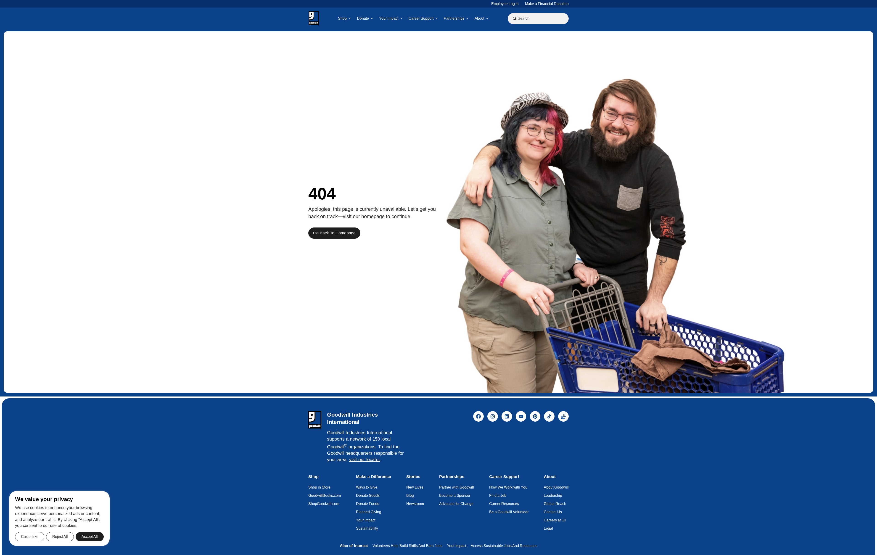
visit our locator (364, 459)
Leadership (553, 495)
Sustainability (367, 528)
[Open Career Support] (436, 18)
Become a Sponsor (454, 495)
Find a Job (497, 495)
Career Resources (504, 504)
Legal (548, 528)
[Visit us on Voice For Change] (563, 416)
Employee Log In (505, 4)
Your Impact (365, 520)
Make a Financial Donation (547, 4)
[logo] (314, 420)
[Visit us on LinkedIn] (507, 416)
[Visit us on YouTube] (521, 416)
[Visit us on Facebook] (478, 416)
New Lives (414, 487)
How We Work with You (508, 487)
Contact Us (553, 512)
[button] (313, 18)
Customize (29, 537)
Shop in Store (319, 487)
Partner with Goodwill (456, 487)
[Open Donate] (372, 18)
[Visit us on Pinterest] (535, 416)
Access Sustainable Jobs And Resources (504, 546)
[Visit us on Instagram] (492, 416)
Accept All (90, 537)
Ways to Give (366, 487)
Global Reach (555, 504)
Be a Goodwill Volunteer (508, 512)
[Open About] (487, 18)
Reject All (60, 537)
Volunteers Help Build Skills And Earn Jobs (407, 546)
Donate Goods (368, 495)
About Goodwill (556, 487)
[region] (59, 518)
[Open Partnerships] (467, 18)
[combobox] (538, 18)
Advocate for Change (456, 504)
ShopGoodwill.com (323, 504)
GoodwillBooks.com (324, 495)
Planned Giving (368, 512)
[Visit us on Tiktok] (549, 416)
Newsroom (415, 504)
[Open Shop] (349, 18)
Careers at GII (555, 520)
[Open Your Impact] (401, 18)
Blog (410, 495)
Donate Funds (367, 504)
